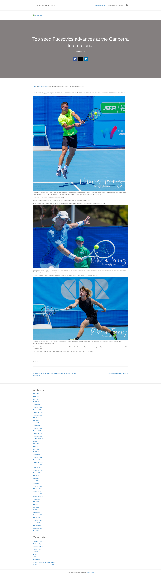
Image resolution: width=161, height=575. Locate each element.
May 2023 (36, 480)
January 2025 (37, 431)
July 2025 (36, 417)
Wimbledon (36, 559)
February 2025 (37, 428)
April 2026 (36, 402)
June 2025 (36, 420)
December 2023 (37, 462)
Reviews (35, 551)
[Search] (126, 5)
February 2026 (37, 407)
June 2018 (36, 530)
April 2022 (36, 509)
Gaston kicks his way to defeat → (118, 373)
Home (35, 86)
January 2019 (37, 525)
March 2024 (36, 454)
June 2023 (36, 478)
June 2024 (36, 446)
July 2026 (36, 394)
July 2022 (36, 502)
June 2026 (36, 396)
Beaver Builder (90, 572)
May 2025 (36, 423)
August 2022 (36, 499)
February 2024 (37, 457)
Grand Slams (112, 5)
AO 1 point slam (37, 541)
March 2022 (36, 512)
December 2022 (37, 491)
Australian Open (37, 544)
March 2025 (36, 425)
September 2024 (38, 438)
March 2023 (36, 483)
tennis (121, 5)
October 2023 (37, 467)
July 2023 (36, 475)
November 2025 (37, 415)
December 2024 (37, 433)
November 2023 (37, 465)
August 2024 (36, 441)
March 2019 (36, 523)
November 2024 (37, 436)
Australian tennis (99, 5)
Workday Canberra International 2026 (44, 565)
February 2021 (37, 520)
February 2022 (37, 515)
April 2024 (36, 452)
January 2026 (37, 409)
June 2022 (36, 504)
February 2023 (37, 486)
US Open (35, 557)
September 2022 (38, 496)
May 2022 (36, 507)
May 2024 (36, 449)
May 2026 (36, 399)
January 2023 (37, 488)
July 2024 (36, 444)
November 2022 (37, 494)
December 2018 (37, 528)
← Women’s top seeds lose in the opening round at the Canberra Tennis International (54, 374)
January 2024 (37, 459)
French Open (37, 549)
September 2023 (38, 470)
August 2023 (36, 473)
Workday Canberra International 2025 (44, 562)
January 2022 (37, 517)
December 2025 (37, 412)
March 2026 (36, 404)
